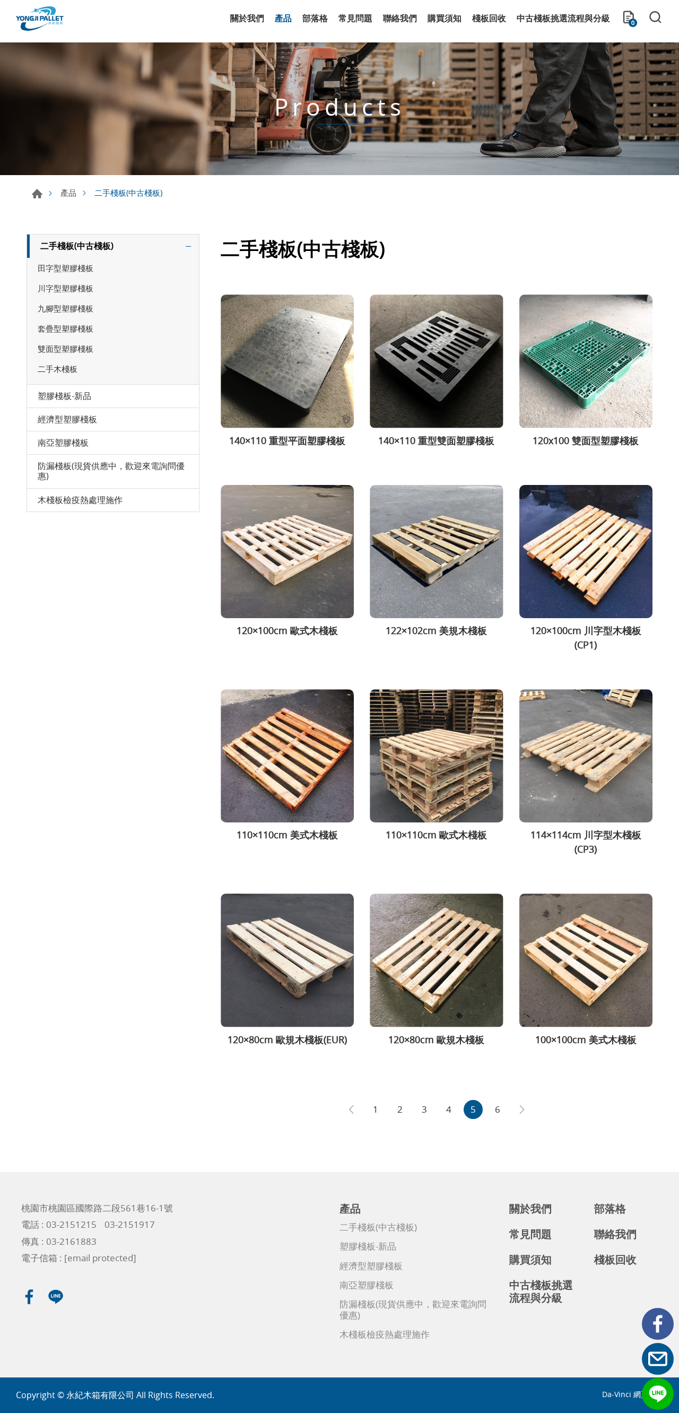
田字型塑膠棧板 (65, 268)
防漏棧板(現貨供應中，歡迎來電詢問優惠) (111, 471)
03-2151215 (71, 1224)
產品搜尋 (655, 18)
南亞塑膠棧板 (63, 442)
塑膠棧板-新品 (64, 396)
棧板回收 (489, 18)
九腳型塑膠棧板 (65, 308)
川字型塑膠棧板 (65, 288)
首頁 (37, 193)
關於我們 (247, 18)
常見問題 (355, 18)
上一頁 (351, 1109)
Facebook (658, 1324)
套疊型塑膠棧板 (65, 328)
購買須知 (445, 18)
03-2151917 (130, 1224)
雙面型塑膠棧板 (65, 348)
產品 (283, 18)
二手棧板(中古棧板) (77, 246)
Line (658, 1394)
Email (658, 1359)
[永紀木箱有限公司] (40, 18)
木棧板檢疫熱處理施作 (80, 500)
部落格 (315, 18)
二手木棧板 (57, 368)
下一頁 (522, 1109)
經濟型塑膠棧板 (67, 419)
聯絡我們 (400, 18)
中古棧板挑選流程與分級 (563, 18)
